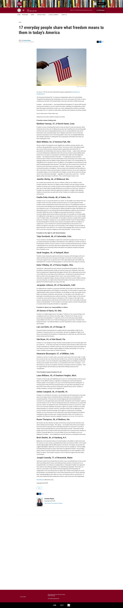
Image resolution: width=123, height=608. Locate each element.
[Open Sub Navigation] (29, 14)
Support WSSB (41, 14)
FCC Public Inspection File (53, 598)
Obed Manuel (40, 479)
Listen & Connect (54, 14)
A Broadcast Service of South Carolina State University (56, 595)
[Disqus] (61, 534)
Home (18, 14)
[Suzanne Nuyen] (40, 502)
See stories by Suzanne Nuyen (53, 503)
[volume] (23, 10)
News (32, 14)
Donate (102, 3)
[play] (19, 10)
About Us (64, 14)
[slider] (25, 10)
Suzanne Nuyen (27, 40)
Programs (25, 14)
